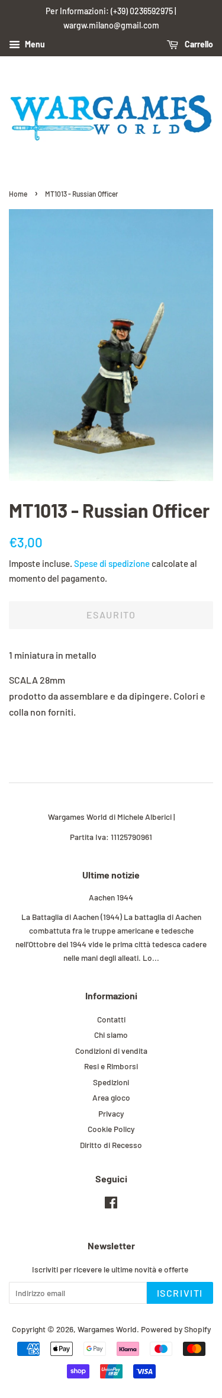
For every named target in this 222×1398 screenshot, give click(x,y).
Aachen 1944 (111, 897)
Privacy (111, 1113)
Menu (34, 44)
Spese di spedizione (112, 563)
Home (18, 194)
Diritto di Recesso (111, 1145)
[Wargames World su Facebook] (111, 1205)
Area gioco (111, 1097)
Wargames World (107, 1329)
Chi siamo (111, 1035)
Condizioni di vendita (111, 1051)
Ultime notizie (111, 874)
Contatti (111, 1019)
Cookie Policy (111, 1129)
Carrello (198, 44)
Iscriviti (180, 1292)
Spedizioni (111, 1082)
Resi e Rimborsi (111, 1066)
